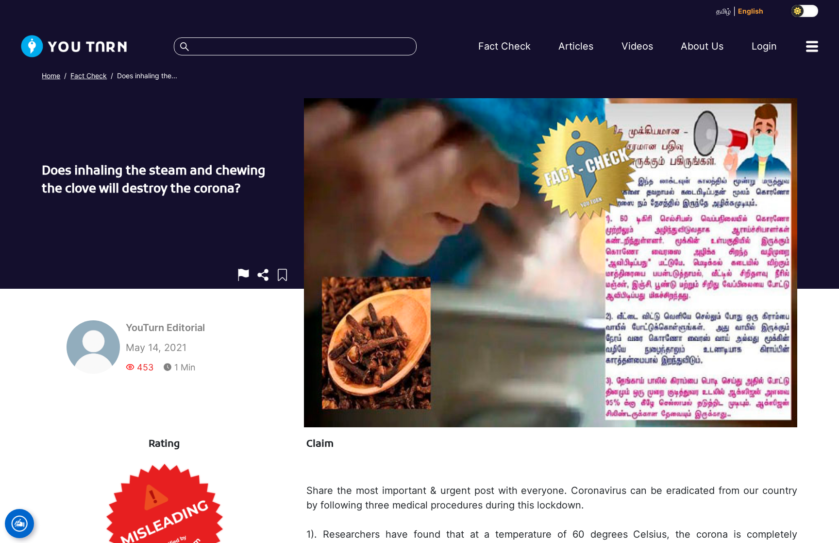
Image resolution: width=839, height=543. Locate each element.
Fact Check (88, 75)
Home (51, 75)
